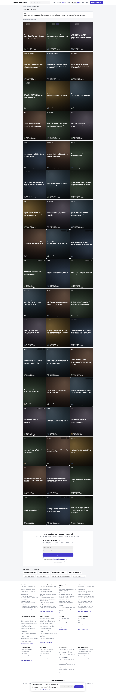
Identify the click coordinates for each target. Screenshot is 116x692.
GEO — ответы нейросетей (46, 649)
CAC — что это (81, 622)
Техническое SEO (29, 576)
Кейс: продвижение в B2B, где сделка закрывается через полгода (48, 639)
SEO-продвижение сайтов (28, 584)
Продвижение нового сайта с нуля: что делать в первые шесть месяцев (29, 606)
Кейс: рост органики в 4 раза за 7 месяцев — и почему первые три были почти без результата (66, 651)
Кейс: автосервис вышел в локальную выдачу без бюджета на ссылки (48, 630)
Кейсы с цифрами (44, 616)
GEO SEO (76, 2)
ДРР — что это (81, 618)
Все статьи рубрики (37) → (27, 610)
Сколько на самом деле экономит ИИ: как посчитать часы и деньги (29, 620)
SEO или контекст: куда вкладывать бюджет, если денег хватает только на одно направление (29, 640)
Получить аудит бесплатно (58, 555)
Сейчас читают (63, 647)
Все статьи (25, 683)
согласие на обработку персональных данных (57, 558)
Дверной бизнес (25, 651)
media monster (20, 2)
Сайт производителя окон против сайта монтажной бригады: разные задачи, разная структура (86, 593)
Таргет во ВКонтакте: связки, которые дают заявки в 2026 (65, 593)
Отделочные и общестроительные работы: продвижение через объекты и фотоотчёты (67, 598)
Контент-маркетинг (79, 576)
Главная (24, 6)
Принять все (79, 686)
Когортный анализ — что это (84, 625)
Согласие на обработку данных (85, 658)
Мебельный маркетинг (26, 649)
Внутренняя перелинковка (46, 655)
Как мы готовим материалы (84, 651)
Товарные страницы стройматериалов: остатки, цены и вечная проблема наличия (29, 602)
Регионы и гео (62, 625)
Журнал (60, 2)
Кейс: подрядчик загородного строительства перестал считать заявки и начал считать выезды (48, 620)
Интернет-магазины (75, 572)
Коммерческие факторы (45, 658)
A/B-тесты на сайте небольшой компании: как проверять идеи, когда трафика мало (85, 602)
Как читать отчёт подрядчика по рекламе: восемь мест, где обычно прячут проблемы (29, 635)
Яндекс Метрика (44, 572)
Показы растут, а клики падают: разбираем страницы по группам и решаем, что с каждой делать (29, 588)
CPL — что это (81, 620)
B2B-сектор (24, 653)
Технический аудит (44, 653)
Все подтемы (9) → (63, 629)
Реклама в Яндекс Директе (47, 584)
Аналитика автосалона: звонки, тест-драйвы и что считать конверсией (28, 630)
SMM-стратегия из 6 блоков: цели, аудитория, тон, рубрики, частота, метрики (67, 609)
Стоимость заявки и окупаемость (61, 576)
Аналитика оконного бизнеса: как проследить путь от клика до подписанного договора (29, 625)
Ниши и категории (26, 647)
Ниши (53, 2)
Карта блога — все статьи (65, 673)
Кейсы (68, 2)
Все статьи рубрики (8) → (65, 612)
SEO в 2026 (43, 647)
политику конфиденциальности (59, 559)
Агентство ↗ (85, 2)
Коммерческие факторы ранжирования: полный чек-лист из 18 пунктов (67, 664)
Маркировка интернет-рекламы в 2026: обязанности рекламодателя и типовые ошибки (48, 599)
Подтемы (32, 6)
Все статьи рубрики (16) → (27, 643)
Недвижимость (25, 655)
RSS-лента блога (63, 675)
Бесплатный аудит (96, 2)
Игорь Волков (90, 683)
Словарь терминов (83, 616)
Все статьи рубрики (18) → (46, 611)
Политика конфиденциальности (85, 655)
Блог (28, 6)
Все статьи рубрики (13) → (46, 642)
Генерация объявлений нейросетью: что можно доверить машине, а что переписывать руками (48, 588)
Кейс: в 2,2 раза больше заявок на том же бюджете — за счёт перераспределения (67, 656)
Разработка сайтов (83, 584)
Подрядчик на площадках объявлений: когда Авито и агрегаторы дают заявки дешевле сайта (48, 593)
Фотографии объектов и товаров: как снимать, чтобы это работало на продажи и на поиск (67, 589)
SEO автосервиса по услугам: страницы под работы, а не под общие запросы (28, 593)
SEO (30, 683)
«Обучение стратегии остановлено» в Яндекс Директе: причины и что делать (67, 669)
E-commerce (24, 658)
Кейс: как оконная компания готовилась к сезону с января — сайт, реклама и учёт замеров (47, 625)
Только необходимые (66, 686)
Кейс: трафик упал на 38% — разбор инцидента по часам (67, 660)
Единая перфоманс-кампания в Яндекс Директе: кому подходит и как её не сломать (48, 607)
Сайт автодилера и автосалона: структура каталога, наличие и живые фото (85, 607)
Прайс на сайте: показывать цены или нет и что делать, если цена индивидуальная (86, 588)
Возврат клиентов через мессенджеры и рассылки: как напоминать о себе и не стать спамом (66, 603)
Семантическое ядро (30, 572)
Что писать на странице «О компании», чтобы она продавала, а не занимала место (29, 598)
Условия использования (83, 653)
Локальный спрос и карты (46, 651)
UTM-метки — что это (83, 627)
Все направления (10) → (27, 660)
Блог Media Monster (83, 647)
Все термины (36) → (83, 629)
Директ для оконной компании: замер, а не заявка (47, 603)
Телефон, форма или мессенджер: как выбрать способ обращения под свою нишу (86, 598)
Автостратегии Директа (59, 572)
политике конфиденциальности (43, 689)
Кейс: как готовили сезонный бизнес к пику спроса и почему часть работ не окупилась (48, 635)
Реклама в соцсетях (43, 576)
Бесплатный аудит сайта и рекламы (86, 649)
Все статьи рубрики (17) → (84, 611)
